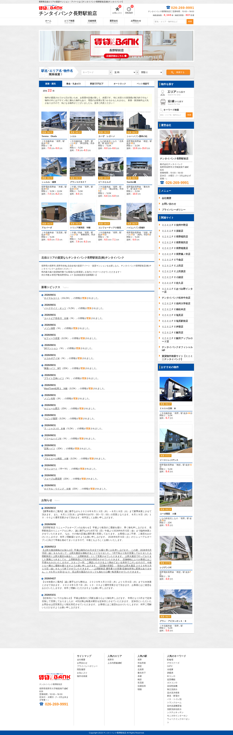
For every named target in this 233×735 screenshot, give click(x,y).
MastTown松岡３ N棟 (56, 388)
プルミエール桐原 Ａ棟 (56, 458)
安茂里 (59, 232)
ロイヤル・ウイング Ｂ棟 (57, 488)
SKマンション (51, 348)
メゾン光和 (49, 398)
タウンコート (50, 468)
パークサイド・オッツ (55, 308)
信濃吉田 (142, 686)
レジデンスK (166, 567)
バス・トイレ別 (174, 699)
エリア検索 (69, 22)
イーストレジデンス (169, 460)
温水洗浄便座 (173, 692)
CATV (169, 666)
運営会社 (114, 22)
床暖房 (170, 672)
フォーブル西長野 (53, 478)
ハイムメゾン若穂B (136, 227)
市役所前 (142, 663)
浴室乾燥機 (172, 686)
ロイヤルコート (52, 298)
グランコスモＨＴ (78, 182)
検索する (180, 72)
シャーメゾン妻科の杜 (137, 136)
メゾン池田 (49, 328)
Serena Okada (49, 136)
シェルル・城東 (49, 182)
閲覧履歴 (129, 10)
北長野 (141, 669)
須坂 (146, 232)
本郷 (60, 186)
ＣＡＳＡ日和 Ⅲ (168, 408)
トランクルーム (174, 702)
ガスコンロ (172, 682)
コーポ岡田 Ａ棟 (168, 514)
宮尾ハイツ (49, 448)
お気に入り (117, 10)
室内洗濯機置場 (174, 705)
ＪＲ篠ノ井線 (76, 186)
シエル (73, 136)
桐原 (179, 464)
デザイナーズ (173, 663)
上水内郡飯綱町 (115, 663)
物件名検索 (82, 676)
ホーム (48, 22)
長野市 (111, 659)
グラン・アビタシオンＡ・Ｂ (173, 621)
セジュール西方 (52, 408)
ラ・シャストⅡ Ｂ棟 (54, 428)
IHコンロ (171, 676)
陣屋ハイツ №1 (52, 368)
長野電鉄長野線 (133, 141)
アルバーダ (47, 227)
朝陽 (140, 689)
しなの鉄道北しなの (107, 141)
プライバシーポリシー (87, 666)
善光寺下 (142, 672)
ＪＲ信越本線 (47, 141)
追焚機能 (171, 679)
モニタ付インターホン (177, 715)
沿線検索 (92, 22)
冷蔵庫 (170, 669)
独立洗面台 (172, 689)
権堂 (146, 141)
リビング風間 (50, 418)
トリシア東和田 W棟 (80, 227)
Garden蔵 (131, 182)
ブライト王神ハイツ (54, 378)
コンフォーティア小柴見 (109, 227)
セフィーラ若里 (52, 338)
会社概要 (81, 659)
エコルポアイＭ (52, 358)
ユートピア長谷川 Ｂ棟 (56, 318)
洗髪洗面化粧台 (174, 709)
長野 (58, 141)
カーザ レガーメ (107, 136)
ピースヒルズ (104, 182)
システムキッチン (175, 712)
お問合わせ (136, 22)
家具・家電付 (173, 695)
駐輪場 (170, 659)
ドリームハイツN (52, 438)
